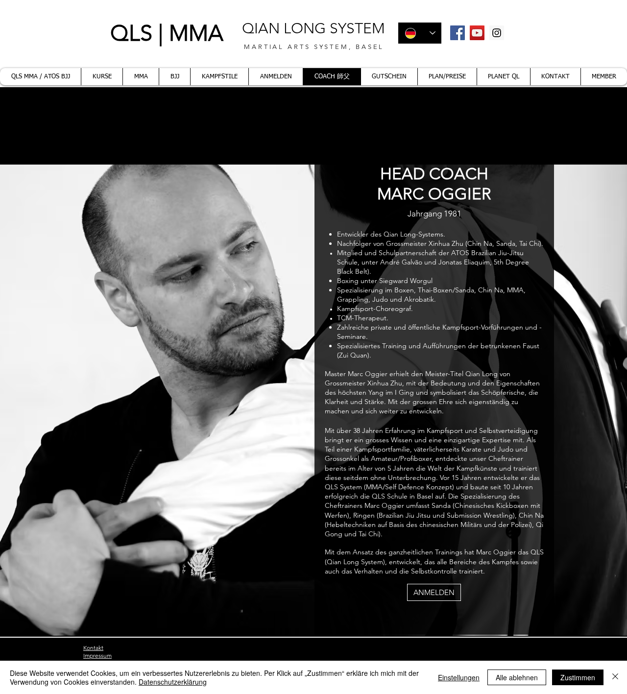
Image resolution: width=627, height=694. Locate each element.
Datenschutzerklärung (173, 682)
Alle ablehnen (517, 677)
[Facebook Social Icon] (457, 32)
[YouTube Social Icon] (477, 32)
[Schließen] (615, 677)
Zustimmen (577, 677)
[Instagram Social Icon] (496, 32)
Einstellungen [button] (459, 677)
